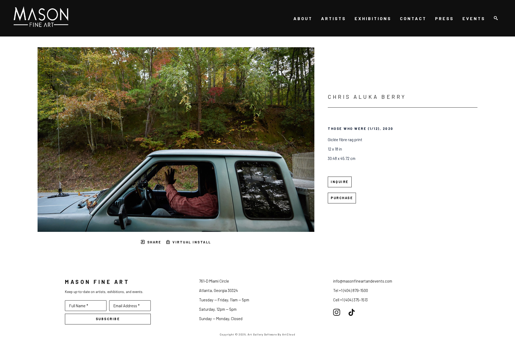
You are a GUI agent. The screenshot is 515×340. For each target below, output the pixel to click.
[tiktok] (351, 312)
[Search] (496, 18)
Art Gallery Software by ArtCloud (271, 334)
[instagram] (336, 312)
